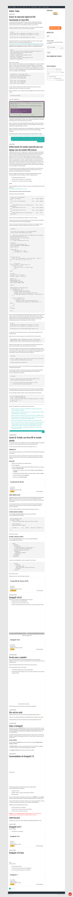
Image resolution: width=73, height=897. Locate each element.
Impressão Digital (34, 138)
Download (12, 491)
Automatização (13, 430)
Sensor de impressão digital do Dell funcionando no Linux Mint (22, 18)
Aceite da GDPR (50, 40)
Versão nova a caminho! (18, 657)
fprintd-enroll (27, 138)
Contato (39, 7)
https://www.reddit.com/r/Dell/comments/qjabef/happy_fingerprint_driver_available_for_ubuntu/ (28, 135)
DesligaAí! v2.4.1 (15, 826)
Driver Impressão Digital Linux (38, 137)
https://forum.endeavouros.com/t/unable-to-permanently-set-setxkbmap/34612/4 (28, 422)
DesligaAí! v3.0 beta (16, 852)
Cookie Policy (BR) (45, 7)
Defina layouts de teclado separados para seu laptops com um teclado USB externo (26, 148)
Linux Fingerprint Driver (22, 140)
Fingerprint (13, 138)
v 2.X (20, 7)
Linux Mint (30, 140)
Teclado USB (41, 430)
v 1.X (29, 7)
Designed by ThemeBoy (61, 894)
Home (10, 7)
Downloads (14, 7)
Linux (32, 430)
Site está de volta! (16, 712)
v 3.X (27, 7)
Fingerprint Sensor (19, 138)
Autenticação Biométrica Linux (17, 137)
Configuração (19, 430)
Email (48, 36)
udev (43, 432)
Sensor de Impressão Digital (40, 141)
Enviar (49, 52)
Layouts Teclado (34, 7)
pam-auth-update (36, 140)
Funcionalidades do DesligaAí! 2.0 (21, 756)
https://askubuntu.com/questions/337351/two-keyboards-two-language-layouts (28, 415)
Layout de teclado (26, 430)
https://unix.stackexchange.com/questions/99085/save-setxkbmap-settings (27, 420)
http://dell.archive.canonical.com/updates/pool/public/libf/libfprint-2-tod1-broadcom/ (26, 43)
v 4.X (18, 7)
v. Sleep (23, 7)
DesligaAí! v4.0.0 (15, 597)
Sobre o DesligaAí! (16, 725)
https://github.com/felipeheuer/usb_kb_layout (18, 188)
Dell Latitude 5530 (27, 137)
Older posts (12, 888)
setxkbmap (36, 430)
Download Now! (13, 590)
